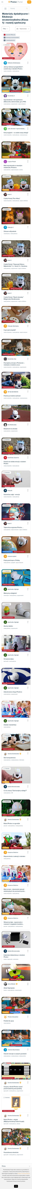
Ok (16, 1186)
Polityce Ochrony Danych (24, 1173)
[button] (16, 1166)
